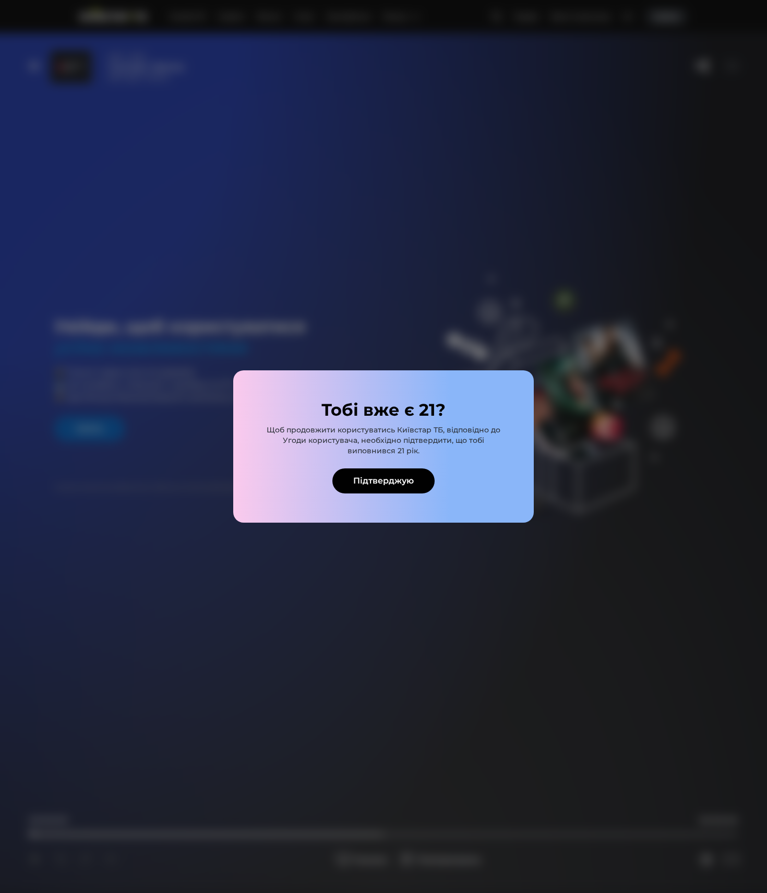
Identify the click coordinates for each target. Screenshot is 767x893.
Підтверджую (383, 481)
